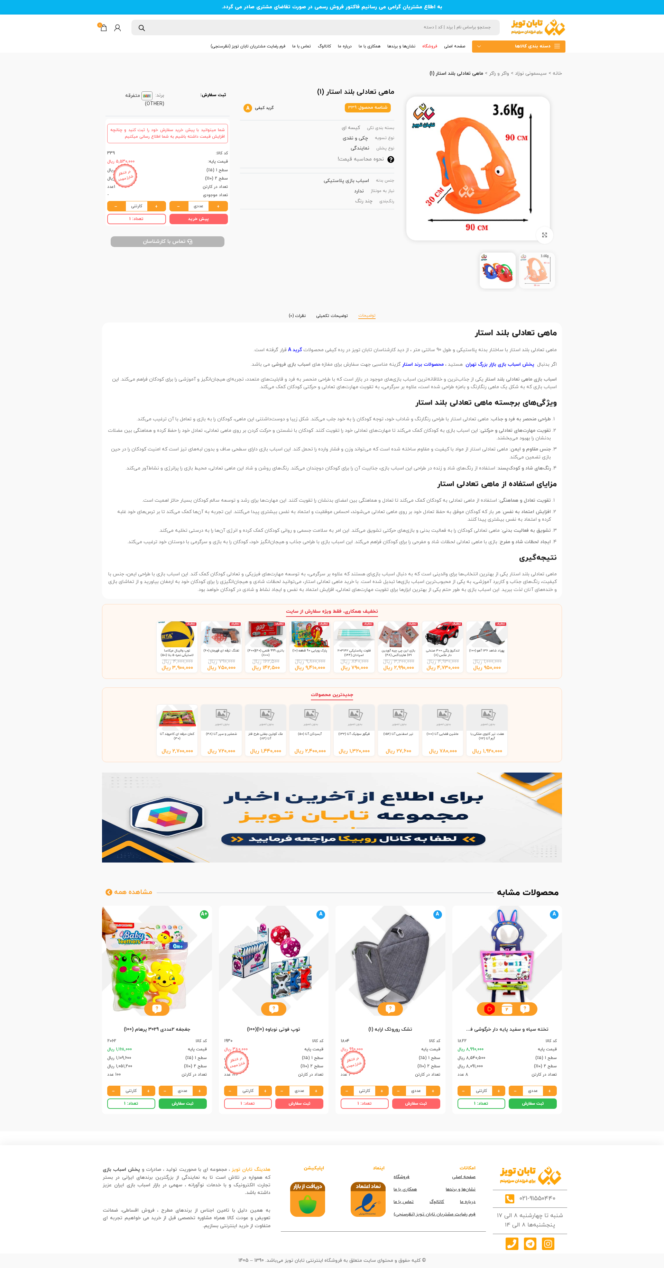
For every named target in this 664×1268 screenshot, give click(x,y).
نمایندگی (360, 148)
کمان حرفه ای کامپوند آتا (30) (177, 736)
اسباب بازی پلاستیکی (346, 180)
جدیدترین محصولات (332, 695)
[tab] (367, 312)
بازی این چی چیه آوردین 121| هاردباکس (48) (398, 652)
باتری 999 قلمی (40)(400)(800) (266, 652)
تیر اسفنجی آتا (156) (398, 734)
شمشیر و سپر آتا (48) (221, 734)
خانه (556, 73)
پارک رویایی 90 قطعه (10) (310, 650)
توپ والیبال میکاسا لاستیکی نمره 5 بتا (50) (177, 652)
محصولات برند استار (422, 364)
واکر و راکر (498, 73)
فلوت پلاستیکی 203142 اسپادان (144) (354, 652)
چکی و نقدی (355, 138)
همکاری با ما (405, 1189)
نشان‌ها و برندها (461, 1189)
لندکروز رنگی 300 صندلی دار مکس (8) (442, 652)
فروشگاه (401, 1177)
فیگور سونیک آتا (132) (354, 734)
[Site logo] (537, 27)
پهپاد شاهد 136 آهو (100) (487, 650)
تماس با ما (404, 1202)
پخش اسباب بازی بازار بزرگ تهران (500, 364)
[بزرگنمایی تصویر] (544, 235)
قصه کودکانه (229, 1192)
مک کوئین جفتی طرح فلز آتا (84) (265, 736)
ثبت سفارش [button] (533, 1103)
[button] (525, 1009)
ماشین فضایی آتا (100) (443, 734)
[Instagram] (548, 1244)
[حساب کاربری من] (117, 28)
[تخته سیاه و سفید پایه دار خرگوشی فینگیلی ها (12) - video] (489, 1009)
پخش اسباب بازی (121, 1169)
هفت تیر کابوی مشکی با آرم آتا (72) (487, 736)
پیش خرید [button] (198, 219)
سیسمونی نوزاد (530, 73)
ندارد (359, 191)
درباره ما (468, 1202)
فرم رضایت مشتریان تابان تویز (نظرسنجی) (435, 1214)
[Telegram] (530, 1244)
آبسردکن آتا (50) (310, 734)
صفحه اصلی (464, 1177)
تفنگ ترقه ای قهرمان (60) (221, 650)
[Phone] (512, 1244)
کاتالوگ (437, 1202)
